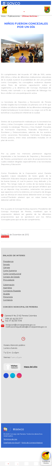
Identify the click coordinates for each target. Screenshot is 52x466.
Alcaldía (6, 294)
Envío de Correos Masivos (32, 443)
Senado (6, 264)
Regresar (5, 237)
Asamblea (7, 288)
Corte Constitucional (12, 274)
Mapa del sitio (30, 367)
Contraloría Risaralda (12, 291)
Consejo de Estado (11, 277)
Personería (8, 297)
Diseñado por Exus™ (12, 443)
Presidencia (8, 261)
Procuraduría (8, 280)
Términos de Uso (10, 439)
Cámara (6, 267)
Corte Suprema (10, 271)
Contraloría (7, 300)
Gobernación (8, 285)
